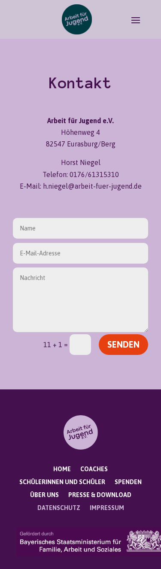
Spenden (128, 482)
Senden (123, 344)
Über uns (44, 495)
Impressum (107, 508)
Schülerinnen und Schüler (62, 482)
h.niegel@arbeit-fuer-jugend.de (92, 186)
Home (62, 469)
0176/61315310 (94, 174)
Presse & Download (99, 495)
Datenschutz (58, 508)
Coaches (94, 469)
